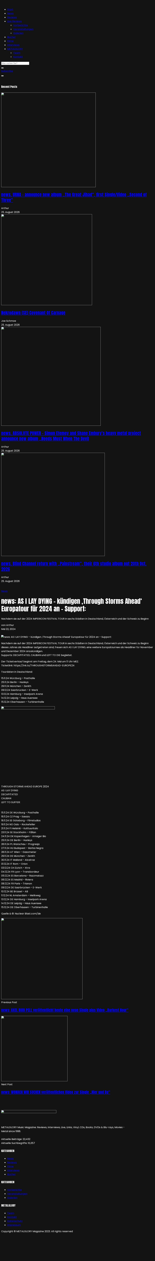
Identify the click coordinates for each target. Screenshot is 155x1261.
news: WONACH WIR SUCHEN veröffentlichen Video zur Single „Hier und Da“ (55, 1092)
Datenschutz (15, 1221)
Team (16, 53)
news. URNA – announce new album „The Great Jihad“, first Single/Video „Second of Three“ (74, 197)
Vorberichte (20, 25)
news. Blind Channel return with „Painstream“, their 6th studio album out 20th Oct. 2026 (74, 566)
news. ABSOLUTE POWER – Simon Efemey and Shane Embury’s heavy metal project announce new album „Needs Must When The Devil (71, 436)
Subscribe (7, 71)
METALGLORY (15, 49)
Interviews (13, 45)
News (10, 13)
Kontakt (18, 57)
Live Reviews (14, 21)
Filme (10, 41)
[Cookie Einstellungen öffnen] (24, 1257)
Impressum (14, 1225)
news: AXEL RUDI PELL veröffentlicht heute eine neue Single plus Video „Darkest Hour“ (65, 1010)
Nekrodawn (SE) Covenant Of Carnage (33, 313)
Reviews (12, 17)
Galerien (18, 33)
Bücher (11, 37)
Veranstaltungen (23, 29)
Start (10, 9)
